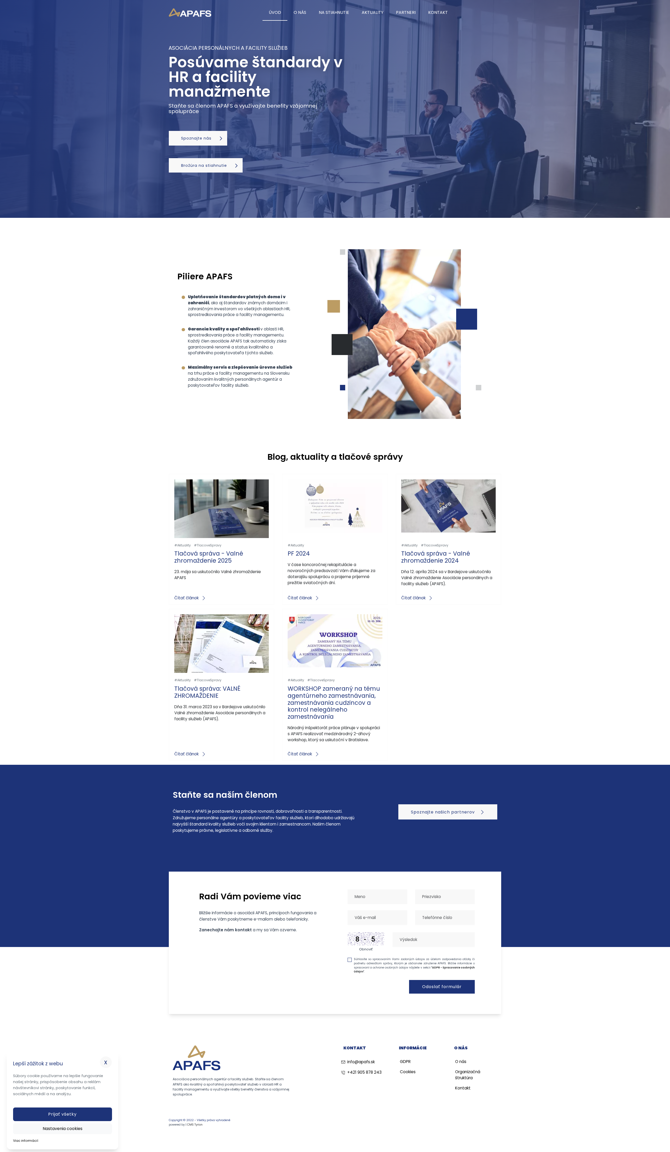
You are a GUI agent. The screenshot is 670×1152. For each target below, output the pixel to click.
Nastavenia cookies (62, 1129)
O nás (460, 1061)
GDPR (405, 1061)
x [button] (106, 1062)
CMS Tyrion (195, 1125)
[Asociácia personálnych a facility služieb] (190, 12)
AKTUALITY (372, 12)
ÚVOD (275, 12)
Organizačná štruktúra (467, 1075)
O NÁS (300, 12)
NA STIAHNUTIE (334, 12)
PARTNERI (406, 12)
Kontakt (463, 1088)
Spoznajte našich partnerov (443, 812)
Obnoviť (366, 949)
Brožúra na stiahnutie (204, 165)
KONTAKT (438, 12)
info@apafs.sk (361, 1062)
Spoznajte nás (197, 138)
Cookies (408, 1072)
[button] (62, 1114)
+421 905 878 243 (364, 1072)
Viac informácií (25, 1140)
